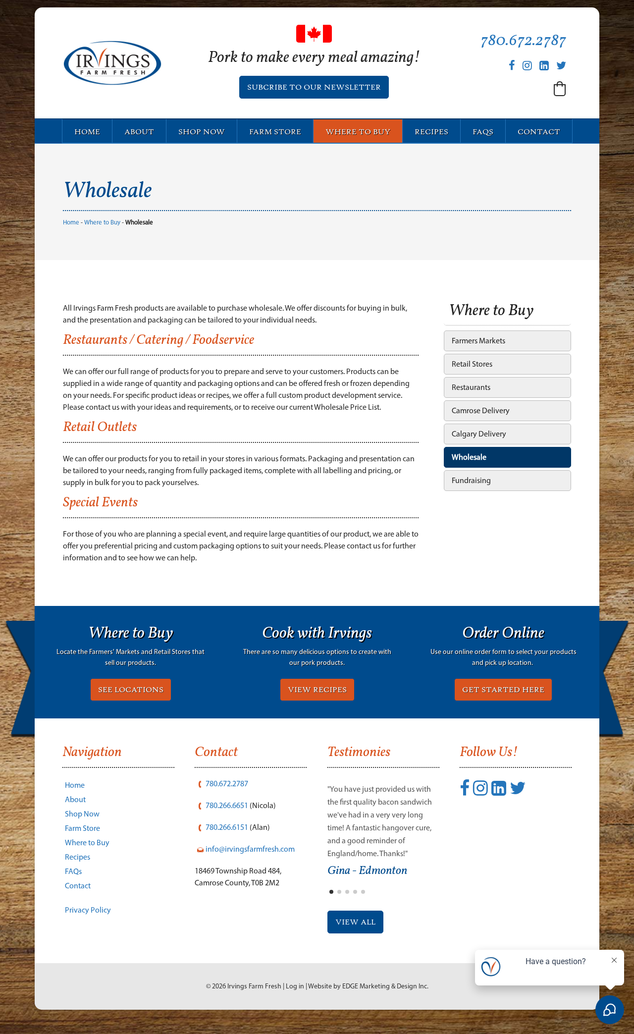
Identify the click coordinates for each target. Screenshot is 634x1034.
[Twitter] (561, 65)
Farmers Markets (478, 340)
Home (87, 131)
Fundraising (471, 480)
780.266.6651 (227, 805)
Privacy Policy (88, 910)
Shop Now (201, 131)
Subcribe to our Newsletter (314, 87)
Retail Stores (472, 364)
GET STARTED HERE (503, 689)
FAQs (483, 131)
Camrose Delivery (481, 410)
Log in (295, 986)
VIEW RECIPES (317, 689)
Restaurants (471, 387)
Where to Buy (357, 131)
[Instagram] (527, 65)
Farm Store (275, 131)
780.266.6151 (227, 827)
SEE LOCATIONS (130, 689)
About (139, 131)
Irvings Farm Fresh (254, 986)
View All (355, 922)
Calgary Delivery (479, 433)
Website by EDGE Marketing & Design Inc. (368, 986)
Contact (539, 131)
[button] (559, 88)
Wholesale (469, 457)
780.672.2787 (523, 41)
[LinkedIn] (544, 65)
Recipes (431, 131)
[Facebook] (512, 65)
